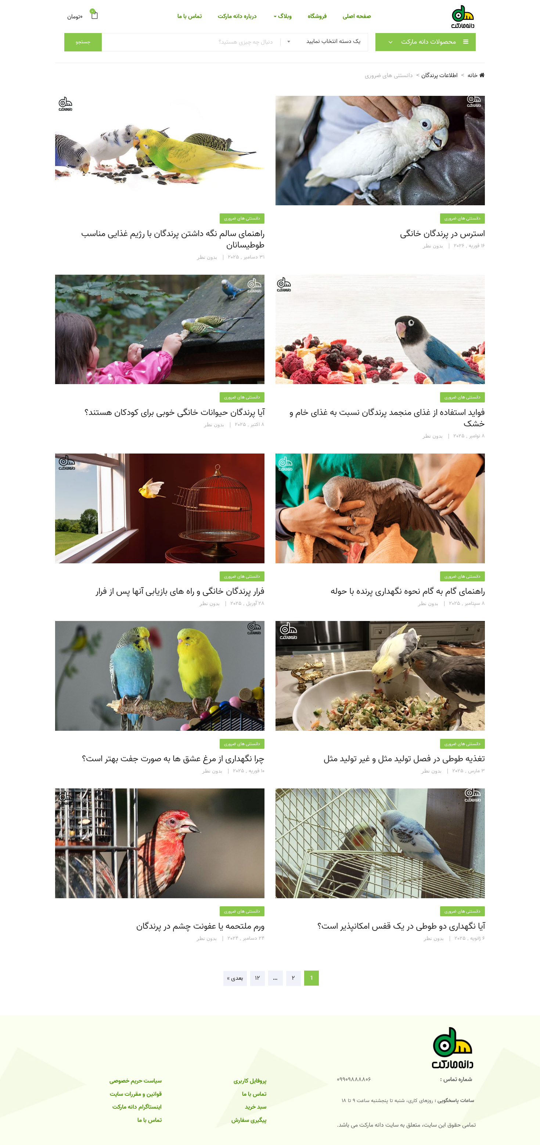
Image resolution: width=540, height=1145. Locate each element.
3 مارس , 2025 (468, 771)
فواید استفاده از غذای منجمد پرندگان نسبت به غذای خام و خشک (387, 418)
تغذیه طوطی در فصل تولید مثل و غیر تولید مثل (404, 759)
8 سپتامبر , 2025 (467, 603)
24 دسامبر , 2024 (245, 938)
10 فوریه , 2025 (248, 771)
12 (257, 978)
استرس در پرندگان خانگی (442, 234)
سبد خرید (255, 1107)
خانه (473, 75)
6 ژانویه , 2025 (469, 938)
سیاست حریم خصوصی (135, 1081)
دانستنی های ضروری (462, 218)
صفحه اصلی (357, 16)
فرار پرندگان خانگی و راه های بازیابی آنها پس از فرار (180, 591)
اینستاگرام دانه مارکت (137, 1107)
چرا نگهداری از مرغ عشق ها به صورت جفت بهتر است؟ (173, 759)
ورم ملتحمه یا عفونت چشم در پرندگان (200, 926)
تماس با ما (189, 16)
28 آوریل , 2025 (247, 603)
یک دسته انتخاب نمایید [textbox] (333, 41)
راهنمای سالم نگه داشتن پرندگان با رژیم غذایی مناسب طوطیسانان (172, 239)
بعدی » (235, 978)
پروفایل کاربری (250, 1081)
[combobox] (326, 42)
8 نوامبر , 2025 (469, 436)
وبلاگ (284, 16)
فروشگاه (317, 16)
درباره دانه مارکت (237, 16)
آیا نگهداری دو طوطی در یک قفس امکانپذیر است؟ (401, 926)
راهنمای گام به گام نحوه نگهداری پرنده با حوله (408, 591)
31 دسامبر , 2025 (246, 257)
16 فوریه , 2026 (469, 246)
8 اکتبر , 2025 (249, 424)
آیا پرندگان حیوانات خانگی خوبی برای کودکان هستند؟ (174, 412)
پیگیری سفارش (248, 1120)
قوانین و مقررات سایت (136, 1094)
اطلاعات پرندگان (439, 75)
